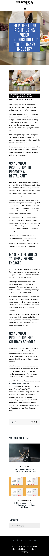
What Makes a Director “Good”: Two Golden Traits (24, 470)
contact (21, 408)
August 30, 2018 (16, 99)
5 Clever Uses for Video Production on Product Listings (24, 505)
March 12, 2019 (24, 466)
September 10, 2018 (24, 500)
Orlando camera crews (17, 235)
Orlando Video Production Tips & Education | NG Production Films (21, 96)
